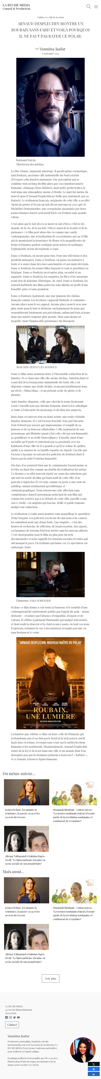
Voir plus (50, 978)
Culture (41, 17)
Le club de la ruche (55, 17)
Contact (12, 1024)
